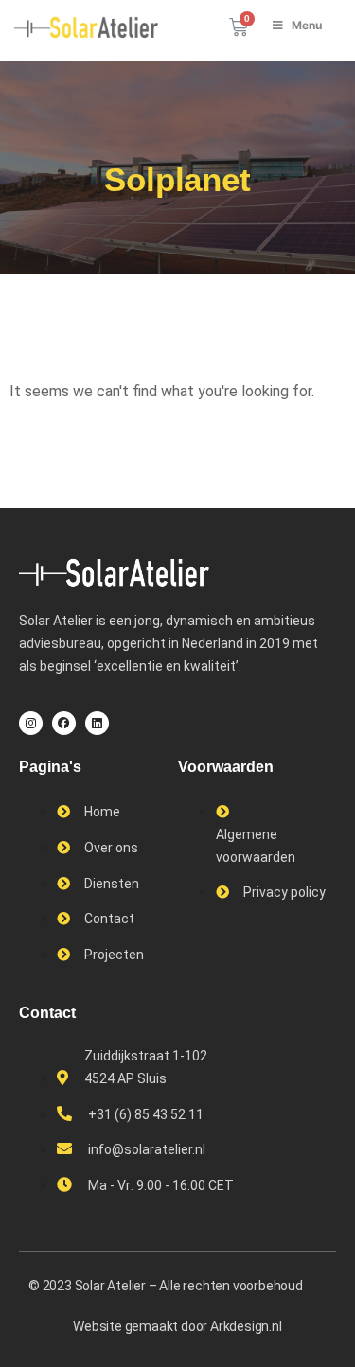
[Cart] (238, 27)
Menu (307, 25)
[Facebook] (64, 723)
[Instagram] (31, 723)
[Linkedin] (97, 723)
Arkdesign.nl (246, 1326)
